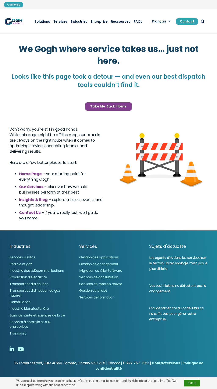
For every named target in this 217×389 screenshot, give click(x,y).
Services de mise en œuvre (100, 284)
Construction (20, 302)
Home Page (30, 173)
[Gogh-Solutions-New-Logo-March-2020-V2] (14, 21)
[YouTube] (21, 349)
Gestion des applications (98, 257)
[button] (161, 21)
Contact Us (29, 212)
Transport (18, 333)
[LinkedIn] (12, 349)
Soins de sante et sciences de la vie (37, 315)
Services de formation (96, 297)
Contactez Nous (166, 363)
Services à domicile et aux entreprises (30, 324)
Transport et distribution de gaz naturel (35, 293)
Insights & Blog (33, 199)
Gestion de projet (93, 290)
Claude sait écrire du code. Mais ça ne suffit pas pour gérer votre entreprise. (176, 314)
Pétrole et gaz (21, 264)
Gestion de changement (98, 264)
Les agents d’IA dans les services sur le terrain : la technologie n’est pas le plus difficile (178, 263)
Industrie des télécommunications (37, 270)
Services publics (22, 257)
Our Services (31, 186)
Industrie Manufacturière (29, 308)
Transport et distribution (29, 284)
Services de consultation (98, 277)
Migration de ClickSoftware (100, 270)
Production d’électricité (28, 277)
